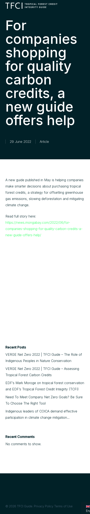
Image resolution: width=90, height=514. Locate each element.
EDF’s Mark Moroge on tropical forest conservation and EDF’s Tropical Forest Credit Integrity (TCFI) (44, 386)
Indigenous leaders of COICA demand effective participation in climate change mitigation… (41, 414)
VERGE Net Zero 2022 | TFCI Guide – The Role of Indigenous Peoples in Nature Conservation (43, 357)
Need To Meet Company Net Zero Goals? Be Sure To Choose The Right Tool (44, 400)
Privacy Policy (43, 506)
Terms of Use (63, 506)
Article (44, 141)
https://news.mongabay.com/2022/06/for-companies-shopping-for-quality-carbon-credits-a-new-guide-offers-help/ (43, 228)
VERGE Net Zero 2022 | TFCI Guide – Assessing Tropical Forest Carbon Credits (42, 372)
